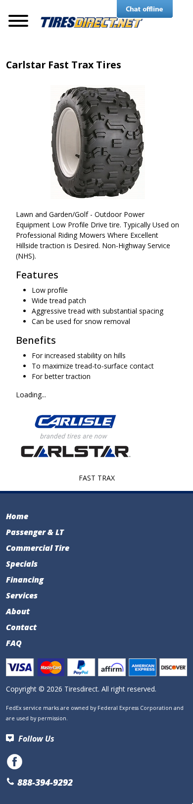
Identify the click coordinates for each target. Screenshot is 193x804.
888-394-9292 (44, 782)
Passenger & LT (35, 532)
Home (17, 516)
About (18, 611)
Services (22, 595)
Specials (22, 563)
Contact (21, 627)
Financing (25, 579)
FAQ (14, 643)
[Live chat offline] (145, 9)
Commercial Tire (37, 547)
